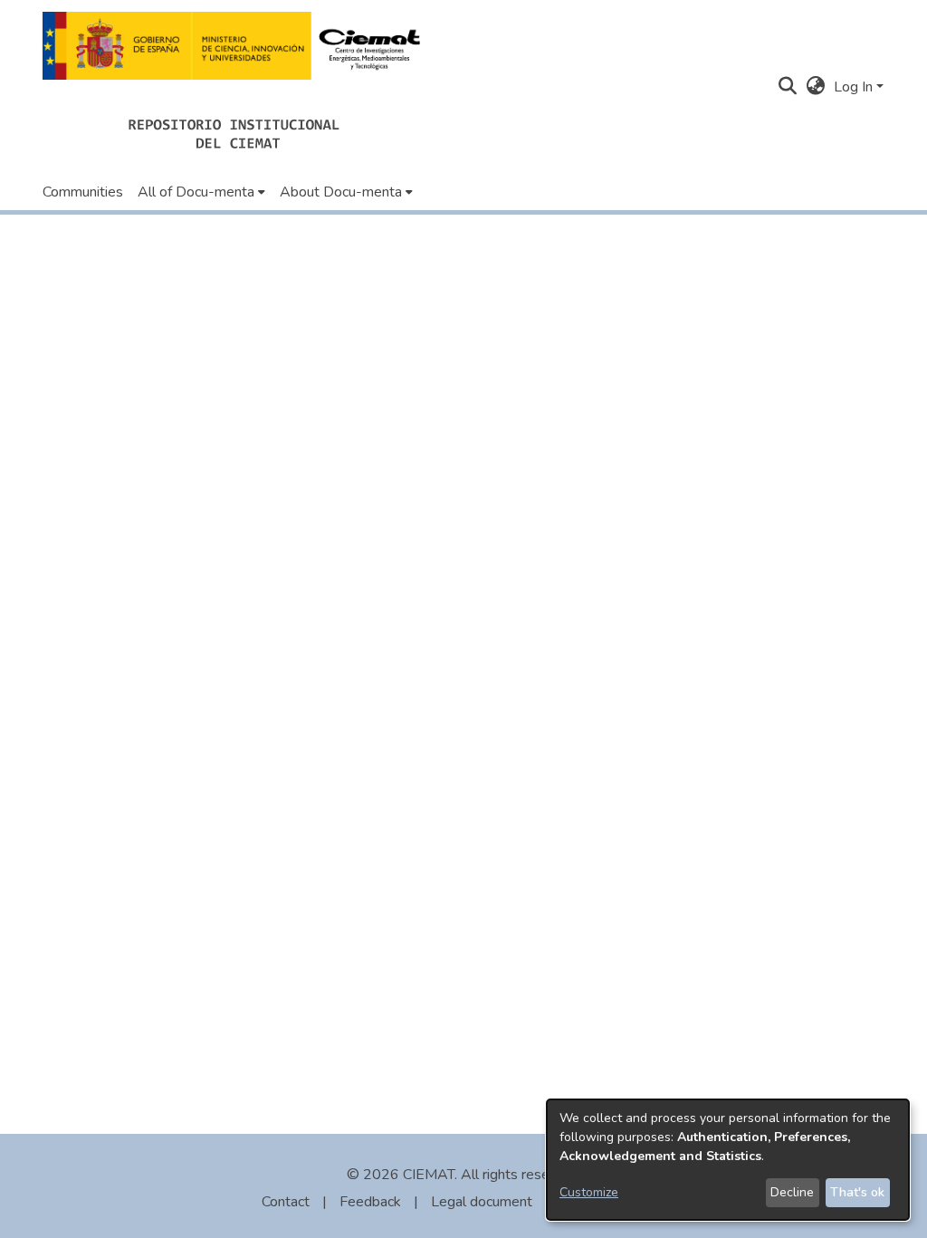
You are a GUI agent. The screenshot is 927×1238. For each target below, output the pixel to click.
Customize (588, 1192)
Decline (792, 1192)
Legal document (481, 1202)
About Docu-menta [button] (341, 192)
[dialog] (728, 1159)
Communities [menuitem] (83, 192)
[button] (237, 45)
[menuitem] (201, 192)
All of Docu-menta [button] (196, 192)
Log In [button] (855, 87)
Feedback (370, 1202)
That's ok (857, 1192)
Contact (286, 1202)
